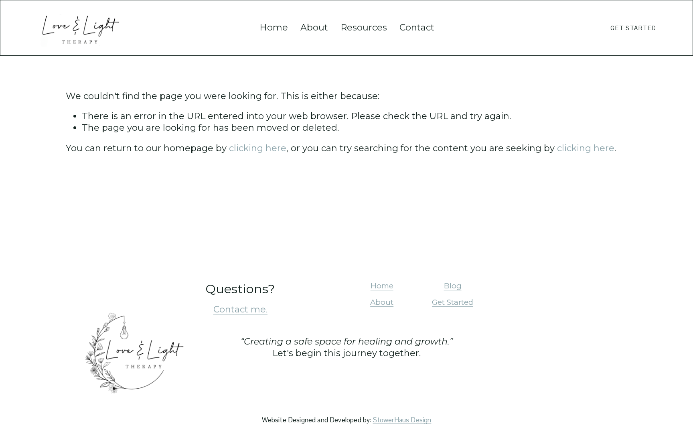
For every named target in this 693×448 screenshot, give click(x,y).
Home (273, 27)
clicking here (257, 148)
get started (633, 28)
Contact (416, 27)
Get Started (452, 302)
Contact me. (240, 309)
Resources (363, 27)
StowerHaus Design (402, 420)
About (314, 27)
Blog (453, 285)
